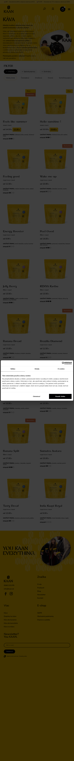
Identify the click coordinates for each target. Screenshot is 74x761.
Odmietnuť (36, 396)
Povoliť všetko (60, 396)
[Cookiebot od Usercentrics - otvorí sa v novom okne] (63, 363)
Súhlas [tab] (13, 369)
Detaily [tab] (37, 369)
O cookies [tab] (61, 369)
